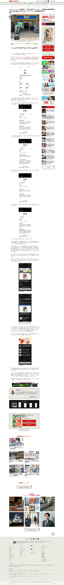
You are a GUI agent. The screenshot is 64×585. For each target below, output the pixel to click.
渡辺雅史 (35, 47)
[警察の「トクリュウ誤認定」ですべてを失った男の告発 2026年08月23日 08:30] (16, 504)
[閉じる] (54, 583)
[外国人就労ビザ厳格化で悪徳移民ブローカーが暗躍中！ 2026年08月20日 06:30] (32, 504)
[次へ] (37, 404)
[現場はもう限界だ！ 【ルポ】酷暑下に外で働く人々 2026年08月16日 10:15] (47, 504)
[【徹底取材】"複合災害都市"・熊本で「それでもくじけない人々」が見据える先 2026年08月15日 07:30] (16, 519)
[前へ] (11, 404)
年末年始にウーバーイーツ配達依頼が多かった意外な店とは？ (27, 58)
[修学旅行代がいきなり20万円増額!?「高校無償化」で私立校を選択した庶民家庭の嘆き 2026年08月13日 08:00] (32, 519)
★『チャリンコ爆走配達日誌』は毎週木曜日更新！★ (25, 382)
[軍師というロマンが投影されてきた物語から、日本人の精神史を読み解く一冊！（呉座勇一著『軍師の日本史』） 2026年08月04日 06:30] (47, 519)
